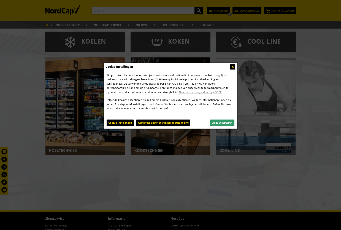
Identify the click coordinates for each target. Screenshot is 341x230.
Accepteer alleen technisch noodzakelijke (163, 122)
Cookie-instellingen (120, 122)
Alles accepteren (222, 122)
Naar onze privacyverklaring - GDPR (200, 92)
